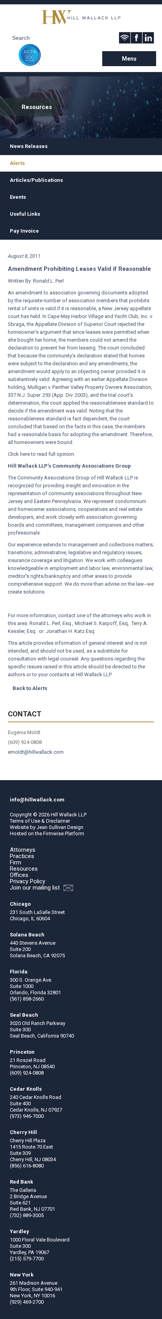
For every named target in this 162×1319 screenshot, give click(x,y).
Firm (15, 862)
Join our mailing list (35, 887)
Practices (22, 856)
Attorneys (22, 850)
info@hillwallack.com (37, 800)
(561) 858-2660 (27, 999)
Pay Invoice (24, 231)
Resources (24, 869)
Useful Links (25, 214)
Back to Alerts (30, 688)
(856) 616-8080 (27, 1166)
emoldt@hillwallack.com (36, 752)
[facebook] (136, 38)
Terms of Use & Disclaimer (40, 821)
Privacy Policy (27, 881)
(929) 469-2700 (27, 1302)
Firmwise (53, 833)
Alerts (17, 163)
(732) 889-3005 (27, 1215)
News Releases (29, 146)
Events (18, 197)
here (25, 454)
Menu (129, 58)
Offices (19, 875)
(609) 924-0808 (27, 1073)
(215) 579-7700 (27, 1259)
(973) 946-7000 (27, 1116)
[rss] (125, 38)
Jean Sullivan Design (60, 827)
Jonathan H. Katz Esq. (71, 631)
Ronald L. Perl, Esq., (52, 623)
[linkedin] (148, 38)
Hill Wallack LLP (69, 815)
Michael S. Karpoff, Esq (101, 623)
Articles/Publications (36, 180)
